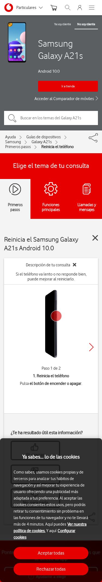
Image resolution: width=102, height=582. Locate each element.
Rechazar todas (51, 569)
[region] (51, 510)
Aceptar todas (51, 553)
